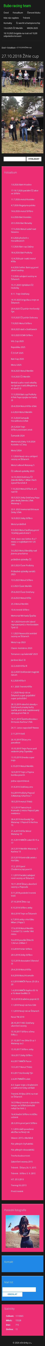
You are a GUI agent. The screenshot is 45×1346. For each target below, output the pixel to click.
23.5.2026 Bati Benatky (21, 223)
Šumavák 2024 (17, 435)
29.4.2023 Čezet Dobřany (22, 592)
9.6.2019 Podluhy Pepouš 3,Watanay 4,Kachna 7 (23, 794)
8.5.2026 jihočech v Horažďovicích (20, 239)
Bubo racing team (17, 5)
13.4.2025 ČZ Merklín (13, 28)
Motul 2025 (16, 364)
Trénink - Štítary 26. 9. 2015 (23, 1167)
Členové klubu (33, 12)
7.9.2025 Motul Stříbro (21, 323)
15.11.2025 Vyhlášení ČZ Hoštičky (22, 286)
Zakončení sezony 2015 (22, 1161)
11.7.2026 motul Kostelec (22, 199)
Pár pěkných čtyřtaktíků (22, 1143)
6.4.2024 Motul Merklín (21, 412)
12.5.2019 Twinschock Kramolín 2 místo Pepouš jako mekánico (25, 810)
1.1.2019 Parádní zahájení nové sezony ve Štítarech (23, 877)
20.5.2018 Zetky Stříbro (21, 955)
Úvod (6, 12)
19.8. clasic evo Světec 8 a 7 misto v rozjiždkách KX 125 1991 (23, 541)
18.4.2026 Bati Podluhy (21, 252)
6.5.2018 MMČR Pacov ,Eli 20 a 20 (25, 983)
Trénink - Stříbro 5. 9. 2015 (23, 1173)
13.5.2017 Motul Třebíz (21, 1067)
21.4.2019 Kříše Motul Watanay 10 (21, 832)
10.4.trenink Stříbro (20, 609)
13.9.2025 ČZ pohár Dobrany (24, 317)
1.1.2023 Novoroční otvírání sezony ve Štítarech (24, 635)
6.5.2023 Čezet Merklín (21, 586)
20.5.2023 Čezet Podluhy (22, 565)
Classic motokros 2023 (21, 648)
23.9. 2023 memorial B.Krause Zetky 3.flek (25, 511)
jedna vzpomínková (20, 781)
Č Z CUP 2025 (17, 353)
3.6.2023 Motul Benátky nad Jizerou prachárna (24, 552)
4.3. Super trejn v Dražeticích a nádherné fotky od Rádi (24, 1086)
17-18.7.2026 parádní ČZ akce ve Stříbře (24, 192)
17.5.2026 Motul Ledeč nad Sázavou (23, 230)
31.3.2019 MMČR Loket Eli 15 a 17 (25, 841)
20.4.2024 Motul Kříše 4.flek (23, 406)
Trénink (26, 17)
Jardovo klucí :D (18, 660)
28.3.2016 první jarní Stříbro (24, 1123)
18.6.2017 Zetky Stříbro (21, 1055)
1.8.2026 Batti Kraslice (21, 184)
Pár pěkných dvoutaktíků (22, 1149)
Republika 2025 (18, 347)
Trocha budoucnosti (20, 1155)
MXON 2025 (32, 28)
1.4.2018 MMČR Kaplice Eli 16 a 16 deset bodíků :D (24, 992)
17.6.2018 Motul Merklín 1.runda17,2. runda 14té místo (22, 931)
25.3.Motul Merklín (19, 604)
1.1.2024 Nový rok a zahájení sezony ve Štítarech (24, 458)
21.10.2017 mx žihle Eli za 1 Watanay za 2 (23, 1042)
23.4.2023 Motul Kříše (21, 598)
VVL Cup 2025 (17, 341)
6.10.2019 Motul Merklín (22, 766)
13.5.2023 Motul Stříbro (22, 580)
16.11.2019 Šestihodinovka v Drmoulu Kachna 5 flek (24, 720)
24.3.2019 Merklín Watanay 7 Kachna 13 (24, 850)
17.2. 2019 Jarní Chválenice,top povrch (21, 868)
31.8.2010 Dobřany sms (22, 786)
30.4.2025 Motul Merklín (22, 370)
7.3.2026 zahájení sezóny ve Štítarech (24, 278)
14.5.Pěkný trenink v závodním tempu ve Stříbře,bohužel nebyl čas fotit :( (25, 1105)
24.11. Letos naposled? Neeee (25, 727)
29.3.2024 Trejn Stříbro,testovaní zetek (21, 428)
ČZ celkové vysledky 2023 (22, 471)
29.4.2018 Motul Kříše (21, 969)
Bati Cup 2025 (17, 359)
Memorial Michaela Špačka (23, 615)
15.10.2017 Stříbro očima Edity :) (22, 1033)
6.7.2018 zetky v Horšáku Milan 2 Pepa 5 (22, 921)
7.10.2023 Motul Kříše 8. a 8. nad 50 (24, 490)
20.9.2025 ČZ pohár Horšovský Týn (25, 310)
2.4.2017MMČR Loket (20, 1079)
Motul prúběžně (18, 524)
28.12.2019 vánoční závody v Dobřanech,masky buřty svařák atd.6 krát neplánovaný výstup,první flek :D (25, 708)
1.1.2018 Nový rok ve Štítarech (25, 1011)
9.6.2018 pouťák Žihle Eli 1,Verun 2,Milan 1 (22, 941)
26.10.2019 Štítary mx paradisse (21, 741)
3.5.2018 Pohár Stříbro (21, 949)
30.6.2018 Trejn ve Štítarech (24, 913)
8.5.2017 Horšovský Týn (22, 1073)
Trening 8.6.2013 (18, 1185)
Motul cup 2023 (18, 642)
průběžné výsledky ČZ (21, 559)
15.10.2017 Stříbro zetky (22, 1049)
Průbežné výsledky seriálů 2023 (23, 573)
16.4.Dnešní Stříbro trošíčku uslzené (24, 1116)
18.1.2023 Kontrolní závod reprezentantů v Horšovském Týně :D (24, 624)
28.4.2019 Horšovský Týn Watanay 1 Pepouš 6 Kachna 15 (24, 822)
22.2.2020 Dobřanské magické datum (25, 673)
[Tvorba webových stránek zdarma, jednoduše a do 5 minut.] (31, 1343)
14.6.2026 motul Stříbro (22, 211)
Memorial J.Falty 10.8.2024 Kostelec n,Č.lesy (23, 443)
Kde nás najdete (11, 17)
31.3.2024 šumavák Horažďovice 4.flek (20, 419)
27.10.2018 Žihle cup (20, 901)
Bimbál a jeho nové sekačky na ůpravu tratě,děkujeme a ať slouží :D (24, 385)
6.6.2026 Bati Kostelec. (21, 217)
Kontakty (8, 23)
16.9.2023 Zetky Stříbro (21, 518)
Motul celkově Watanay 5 (22, 465)
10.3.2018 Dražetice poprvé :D (25, 999)
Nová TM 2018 (17, 1017)
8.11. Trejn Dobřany (20, 293)
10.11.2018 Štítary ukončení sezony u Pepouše (24, 885)
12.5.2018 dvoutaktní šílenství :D (25, 962)
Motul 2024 (16, 450)
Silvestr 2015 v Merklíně (22, 1138)
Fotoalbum (18, 12)
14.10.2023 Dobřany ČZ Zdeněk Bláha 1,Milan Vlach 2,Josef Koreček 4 (23, 480)
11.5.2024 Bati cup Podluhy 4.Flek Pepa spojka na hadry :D (24, 397)
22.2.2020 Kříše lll (19, 666)
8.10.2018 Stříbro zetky (21, 907)
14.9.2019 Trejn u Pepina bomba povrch (22, 773)
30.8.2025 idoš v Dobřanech (24, 329)
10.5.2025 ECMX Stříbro (22, 335)
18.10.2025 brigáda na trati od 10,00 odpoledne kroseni (20, 34)
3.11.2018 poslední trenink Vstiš (23, 894)
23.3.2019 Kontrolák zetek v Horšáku (23, 859)
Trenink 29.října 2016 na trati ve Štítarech (24, 1095)
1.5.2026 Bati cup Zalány (22, 246)
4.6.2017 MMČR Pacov (21, 1061)
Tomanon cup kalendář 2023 (24, 654)
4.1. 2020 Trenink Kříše (21, 686)
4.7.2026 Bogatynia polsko (23, 205)
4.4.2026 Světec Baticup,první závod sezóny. (24, 269)
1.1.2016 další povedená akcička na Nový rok (22, 1130)
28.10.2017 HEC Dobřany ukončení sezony (22, 1024)
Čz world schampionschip (28, 23)
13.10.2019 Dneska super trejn (22, 759)
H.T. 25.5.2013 (17, 1179)
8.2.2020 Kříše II (18, 680)
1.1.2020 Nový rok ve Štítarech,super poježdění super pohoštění (23, 695)
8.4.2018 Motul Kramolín (22, 975)
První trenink (17, 1191)
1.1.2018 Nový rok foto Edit (23, 1005)
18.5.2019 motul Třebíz (21, 801)
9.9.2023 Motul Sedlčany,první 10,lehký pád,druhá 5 (25, 531)
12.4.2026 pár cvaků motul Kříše (23, 260)
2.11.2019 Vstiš (18, 733)
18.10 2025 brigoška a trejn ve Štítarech (25, 301)
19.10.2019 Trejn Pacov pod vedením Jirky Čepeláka (24, 750)
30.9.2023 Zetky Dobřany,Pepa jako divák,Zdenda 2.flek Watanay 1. (25, 500)
